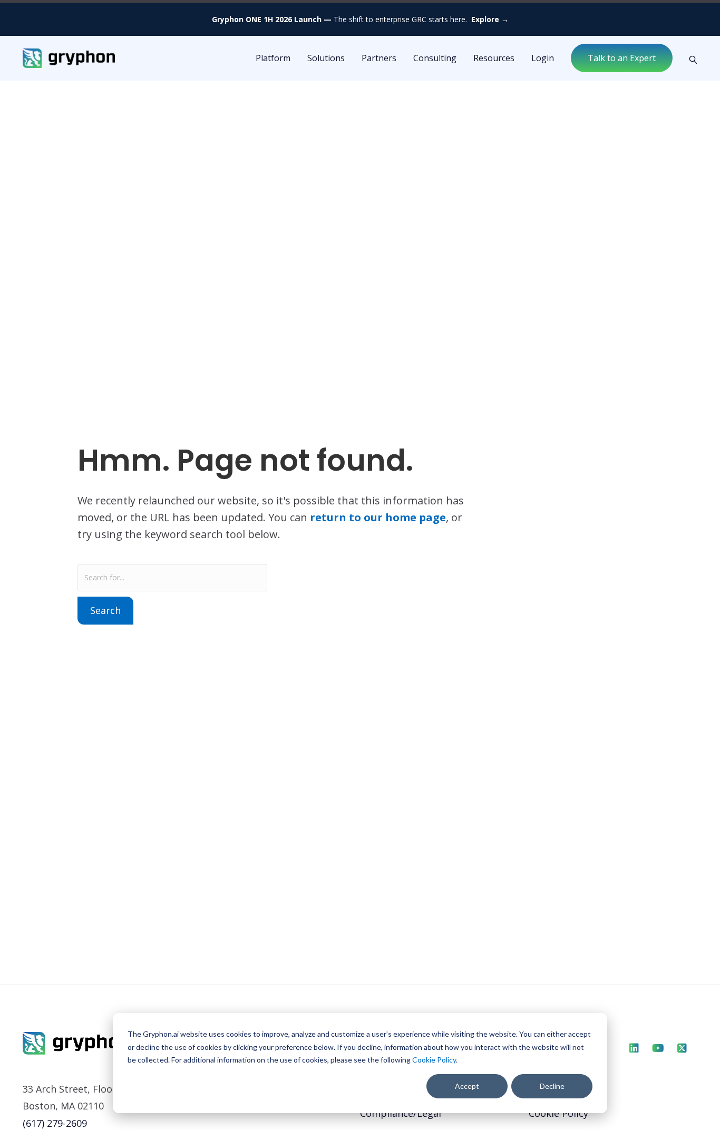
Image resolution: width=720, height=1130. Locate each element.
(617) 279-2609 (55, 1123)
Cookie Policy (434, 1059)
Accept (467, 1086)
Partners (379, 58)
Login (542, 58)
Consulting (434, 58)
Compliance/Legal (400, 1113)
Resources (493, 58)
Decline (552, 1086)
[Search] (689, 58)
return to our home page (378, 517)
